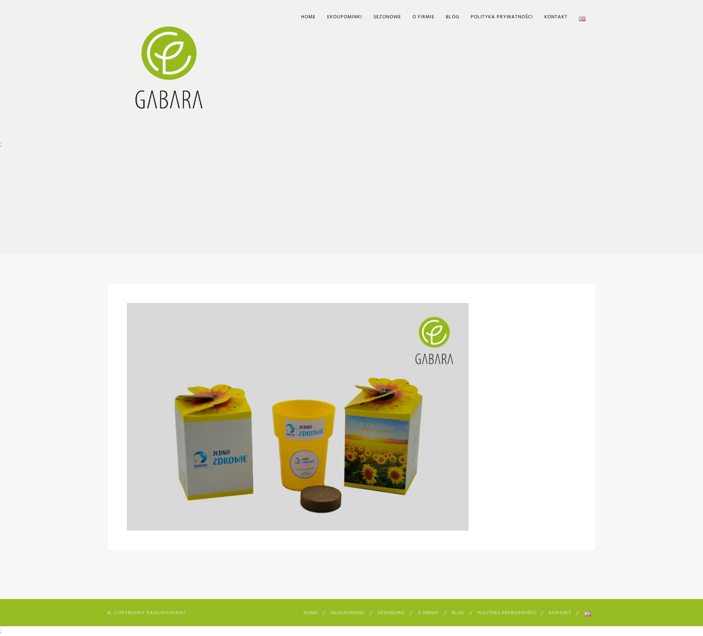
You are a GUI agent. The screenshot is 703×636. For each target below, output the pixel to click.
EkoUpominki (344, 17)
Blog (452, 17)
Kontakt (556, 17)
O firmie (423, 17)
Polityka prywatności (502, 17)
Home (308, 17)
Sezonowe (387, 17)
